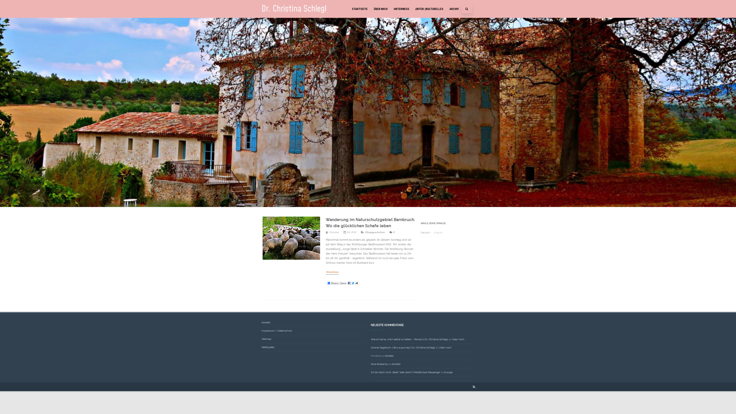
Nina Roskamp (379, 364)
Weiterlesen (332, 272)
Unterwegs (401, 9)
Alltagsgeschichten (375, 232)
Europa (448, 372)
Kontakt (266, 322)
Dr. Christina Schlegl (294, 9)
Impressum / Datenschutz (277, 330)
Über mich (381, 9)
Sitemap (266, 339)
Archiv (454, 9)
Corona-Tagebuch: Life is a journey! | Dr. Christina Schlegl (403, 347)
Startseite (360, 9)
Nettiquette (268, 347)
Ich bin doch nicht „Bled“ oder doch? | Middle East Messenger (405, 372)
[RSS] (474, 386)
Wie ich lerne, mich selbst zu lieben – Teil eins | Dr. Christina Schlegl (409, 339)
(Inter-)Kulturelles (429, 9)
